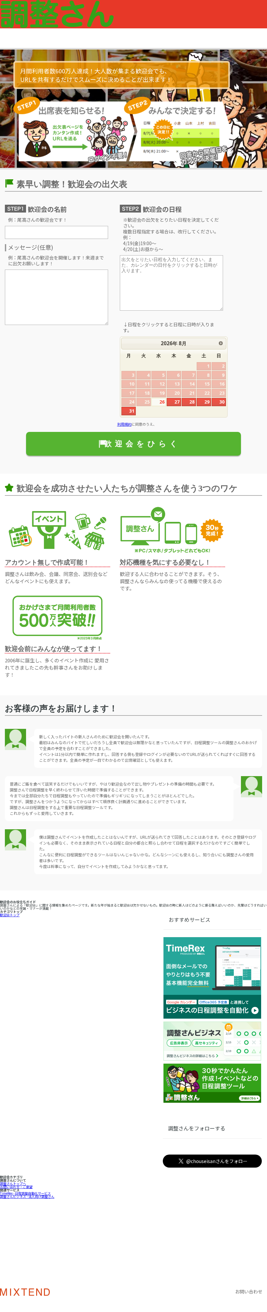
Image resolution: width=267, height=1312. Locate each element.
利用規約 (124, 424)
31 (131, 411)
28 (192, 402)
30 (222, 402)
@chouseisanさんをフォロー (216, 1161)
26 (162, 402)
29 (207, 402)
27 (177, 402)
